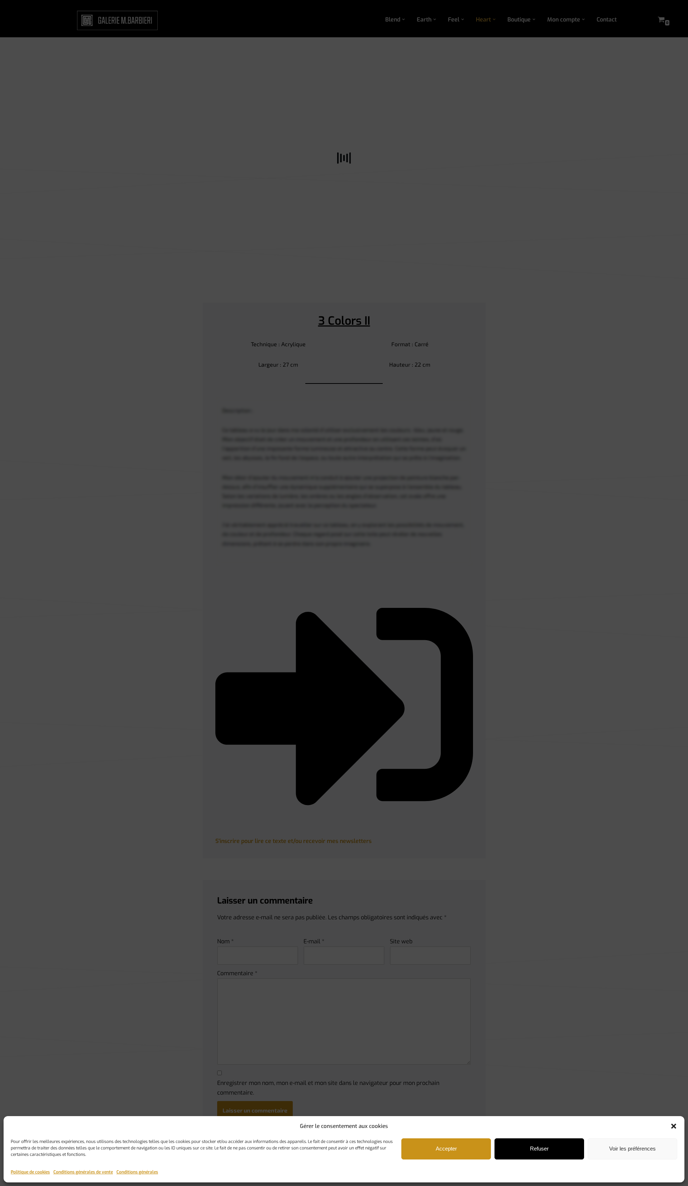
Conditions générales (137, 1172)
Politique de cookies (30, 1172)
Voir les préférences (632, 1148)
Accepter (446, 1148)
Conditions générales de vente (83, 1172)
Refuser (539, 1148)
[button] (673, 1126)
